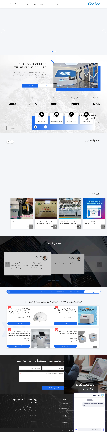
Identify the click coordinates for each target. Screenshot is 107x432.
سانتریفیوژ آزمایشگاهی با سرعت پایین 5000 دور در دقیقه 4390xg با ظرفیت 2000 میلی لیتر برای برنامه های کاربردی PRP (65, 310)
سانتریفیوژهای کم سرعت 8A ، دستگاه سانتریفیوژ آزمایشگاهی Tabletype (61, 291)
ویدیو (41, 4)
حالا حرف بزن (30, 85)
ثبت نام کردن (33, 421)
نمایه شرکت (65, 403)
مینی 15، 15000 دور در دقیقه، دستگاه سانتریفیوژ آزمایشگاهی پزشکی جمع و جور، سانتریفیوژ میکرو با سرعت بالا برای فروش (19, 310)
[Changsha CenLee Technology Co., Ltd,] (94, 4)
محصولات (50, 4)
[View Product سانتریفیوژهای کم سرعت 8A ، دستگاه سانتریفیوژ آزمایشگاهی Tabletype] (8, 291)
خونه (57, 4)
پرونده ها (66, 422)
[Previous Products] (12, 141)
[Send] (76, 429)
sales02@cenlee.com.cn (56, 121)
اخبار (67, 419)
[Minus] (76, 395)
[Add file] (103, 429)
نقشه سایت (65, 410)
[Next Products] (8, 141)
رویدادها (26, 4)
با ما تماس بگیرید (64, 408)
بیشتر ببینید (45, 85)
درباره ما (34, 4)
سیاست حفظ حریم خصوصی (74, 430)
